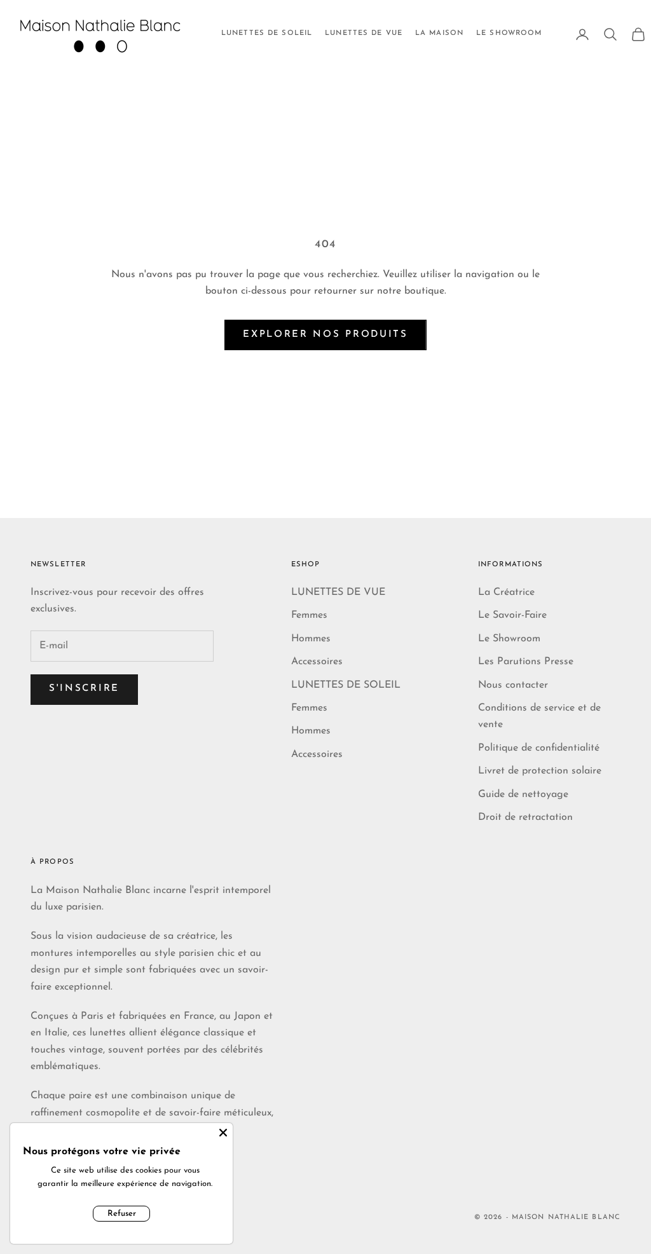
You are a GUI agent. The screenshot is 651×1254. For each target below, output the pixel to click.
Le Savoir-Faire (512, 615)
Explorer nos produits (325, 334)
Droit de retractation (525, 817)
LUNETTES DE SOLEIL (266, 33)
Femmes (309, 615)
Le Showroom (509, 639)
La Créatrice (506, 592)
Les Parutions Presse (525, 662)
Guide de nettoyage (523, 794)
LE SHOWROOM (509, 33)
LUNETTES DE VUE (363, 33)
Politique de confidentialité (539, 748)
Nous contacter (513, 685)
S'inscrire (84, 688)
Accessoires (317, 662)
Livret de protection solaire (539, 771)
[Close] (223, 1132)
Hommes (311, 639)
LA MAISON (439, 33)
